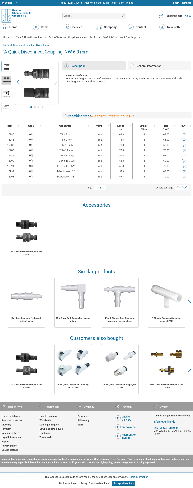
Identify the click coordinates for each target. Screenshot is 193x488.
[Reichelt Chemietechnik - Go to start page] (16, 16)
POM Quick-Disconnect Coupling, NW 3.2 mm (73, 386)
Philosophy (83, 420)
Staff (80, 424)
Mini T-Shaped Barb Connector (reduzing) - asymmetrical (119, 319)
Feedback (45, 433)
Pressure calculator (12, 420)
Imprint (5, 441)
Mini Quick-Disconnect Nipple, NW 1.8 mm (166, 386)
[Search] (123, 16)
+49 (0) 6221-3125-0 (70, 2)
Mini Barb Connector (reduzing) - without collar (26, 319)
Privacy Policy (9, 445)
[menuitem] (177, 3)
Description (78, 65)
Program (82, 416)
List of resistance (11, 416)
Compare (71, 115)
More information (139, 476)
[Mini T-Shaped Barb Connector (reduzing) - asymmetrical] (119, 296)
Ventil (99, 125)
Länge (120, 127)
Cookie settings (10, 450)
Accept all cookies (124, 483)
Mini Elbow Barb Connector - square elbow (73, 319)
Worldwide (45, 420)
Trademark (46, 437)
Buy (183, 125)
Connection (65, 125)
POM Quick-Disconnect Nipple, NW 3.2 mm (119, 386)
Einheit (143, 127)
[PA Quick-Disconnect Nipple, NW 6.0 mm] (26, 229)
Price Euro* (166, 127)
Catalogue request (49, 424)
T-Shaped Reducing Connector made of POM (166, 319)
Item (9, 125)
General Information (149, 65)
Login (176, 2)
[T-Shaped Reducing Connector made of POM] (166, 296)
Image (30, 125)
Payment (6, 428)
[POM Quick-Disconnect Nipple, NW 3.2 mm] (119, 362)
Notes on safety (10, 433)
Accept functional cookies (95, 483)
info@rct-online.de (164, 421)
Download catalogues (51, 428)
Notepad (186, 2)
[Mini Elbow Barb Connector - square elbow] (73, 296)
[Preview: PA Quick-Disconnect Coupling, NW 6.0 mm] (7, 66)
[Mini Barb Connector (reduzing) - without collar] (26, 296)
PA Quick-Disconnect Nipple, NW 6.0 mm (26, 253)
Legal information (11, 437)
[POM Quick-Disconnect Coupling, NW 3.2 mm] (73, 362)
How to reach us (48, 416)
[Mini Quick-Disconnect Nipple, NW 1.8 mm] (166, 362)
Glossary (6, 424)
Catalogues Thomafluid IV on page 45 (113, 115)
